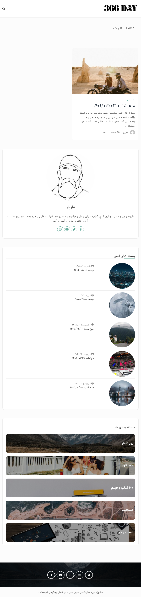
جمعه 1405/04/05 (84, 299)
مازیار (125, 132)
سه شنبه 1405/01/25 (82, 387)
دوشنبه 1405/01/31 (83, 358)
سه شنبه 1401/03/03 (114, 106)
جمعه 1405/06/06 (84, 270)
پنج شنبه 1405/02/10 (82, 329)
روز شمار (131, 99)
